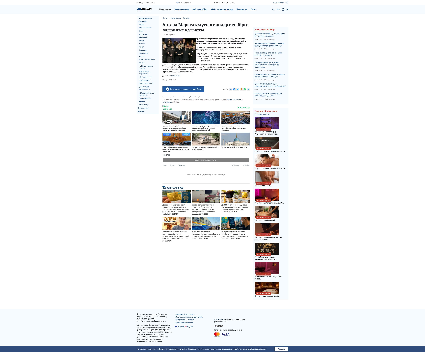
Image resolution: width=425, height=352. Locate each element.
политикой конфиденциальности (252, 349)
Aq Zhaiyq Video (199, 9)
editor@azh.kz (167, 102)
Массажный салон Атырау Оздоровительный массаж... (266, 131)
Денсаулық (143, 34)
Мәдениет (143, 37)
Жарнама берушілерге (184, 314)
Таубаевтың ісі (145, 80)
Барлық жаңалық (145, 18)
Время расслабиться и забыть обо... (270, 201)
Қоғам (141, 41)
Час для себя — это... (263, 184)
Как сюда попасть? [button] (262, 114)
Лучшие (172, 165)
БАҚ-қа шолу (143, 105)
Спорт (253, 9)
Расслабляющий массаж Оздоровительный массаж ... (266, 256)
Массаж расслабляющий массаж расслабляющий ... (268, 237)
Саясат (142, 44)
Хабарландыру (182, 9)
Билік (141, 25)
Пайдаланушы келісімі (184, 320)
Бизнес (142, 63)
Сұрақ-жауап (143, 108)
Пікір (141, 31)
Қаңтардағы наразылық (144, 73)
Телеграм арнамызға (234, 100)
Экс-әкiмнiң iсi (145, 98)
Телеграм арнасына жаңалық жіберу (185, 89)
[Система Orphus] (218, 326)
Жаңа (164, 165)
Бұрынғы (182, 165)
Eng (278, 9)
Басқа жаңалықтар (147, 60)
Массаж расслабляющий (265, 219)
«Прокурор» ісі (145, 77)
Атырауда (143, 21)
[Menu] (287, 9)
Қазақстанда (144, 87)
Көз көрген (242, 9)
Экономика (143, 53)
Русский (181, 326)
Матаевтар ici (145, 90)
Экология (143, 50)
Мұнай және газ (145, 28)
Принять (281, 349)
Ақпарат (141, 111)
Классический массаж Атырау (267, 295)
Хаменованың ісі (146, 83)
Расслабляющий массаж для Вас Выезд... (268, 276)
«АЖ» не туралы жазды (222, 9)
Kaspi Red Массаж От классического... (270, 150)
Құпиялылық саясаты (184, 322)
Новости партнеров (172, 188)
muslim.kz (175, 76)
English (190, 326)
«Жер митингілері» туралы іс (147, 94)
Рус (273, 9)
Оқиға (141, 56)
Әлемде (142, 102)
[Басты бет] (144, 9)
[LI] (219, 315)
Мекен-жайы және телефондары (189, 317)
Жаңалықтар (165, 9)
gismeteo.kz (219, 319)
